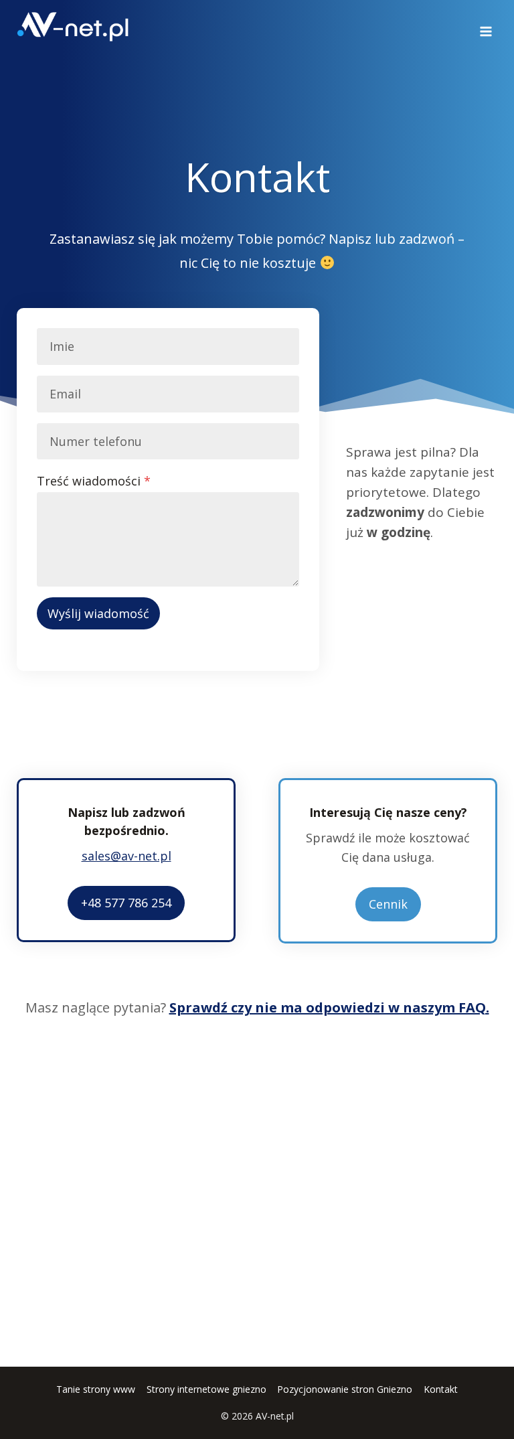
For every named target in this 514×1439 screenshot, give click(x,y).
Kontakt (441, 1389)
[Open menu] (485, 26)
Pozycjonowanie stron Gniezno (344, 1389)
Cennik (388, 904)
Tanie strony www (95, 1389)
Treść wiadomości (94, 481)
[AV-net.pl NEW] (73, 27)
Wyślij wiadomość (98, 613)
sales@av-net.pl (126, 856)
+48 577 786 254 (126, 903)
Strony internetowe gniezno (206, 1389)
